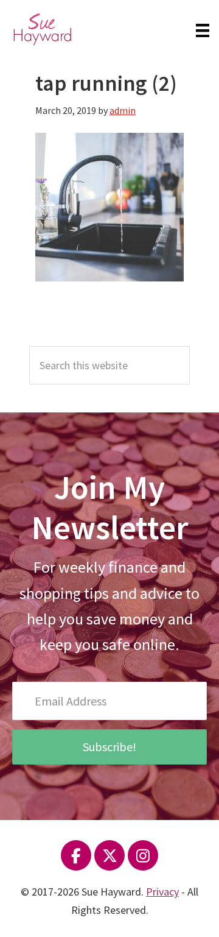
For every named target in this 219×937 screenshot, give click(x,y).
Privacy (162, 892)
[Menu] (202, 29)
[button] (109, 747)
